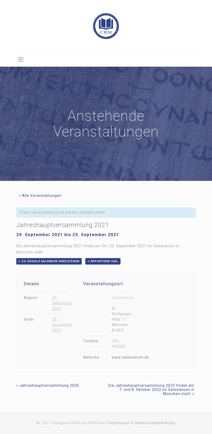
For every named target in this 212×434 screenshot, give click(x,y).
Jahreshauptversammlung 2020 (47, 385)
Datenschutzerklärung (154, 423)
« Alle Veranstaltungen (40, 195)
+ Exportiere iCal (103, 261)
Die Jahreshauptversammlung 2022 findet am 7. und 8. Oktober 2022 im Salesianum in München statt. (151, 389)
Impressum (119, 423)
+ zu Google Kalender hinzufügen (49, 261)
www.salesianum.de (130, 357)
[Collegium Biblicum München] (106, 26)
